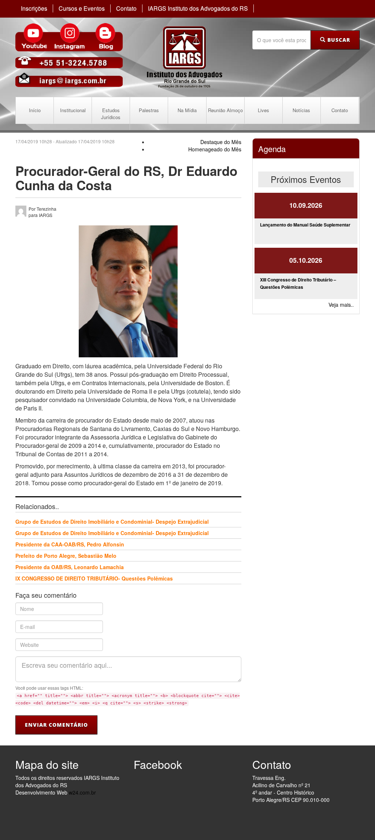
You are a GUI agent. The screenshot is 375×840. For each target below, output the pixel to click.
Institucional (73, 110)
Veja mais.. (341, 304)
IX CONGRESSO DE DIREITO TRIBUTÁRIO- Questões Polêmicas (94, 578)
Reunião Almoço (225, 110)
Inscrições (34, 8)
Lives (263, 110)
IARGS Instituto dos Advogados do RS (198, 8)
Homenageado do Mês (214, 149)
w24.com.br (82, 792)
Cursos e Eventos (82, 8)
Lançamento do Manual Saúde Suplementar (305, 224)
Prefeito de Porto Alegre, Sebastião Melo (65, 555)
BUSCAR (338, 39)
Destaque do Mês (220, 141)
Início (35, 110)
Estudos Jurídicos (110, 114)
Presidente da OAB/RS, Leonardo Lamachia (69, 567)
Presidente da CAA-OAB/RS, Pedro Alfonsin (69, 544)
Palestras (149, 110)
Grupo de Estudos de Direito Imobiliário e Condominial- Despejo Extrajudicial (112, 521)
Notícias (301, 110)
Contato (126, 8)
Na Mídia (187, 110)
